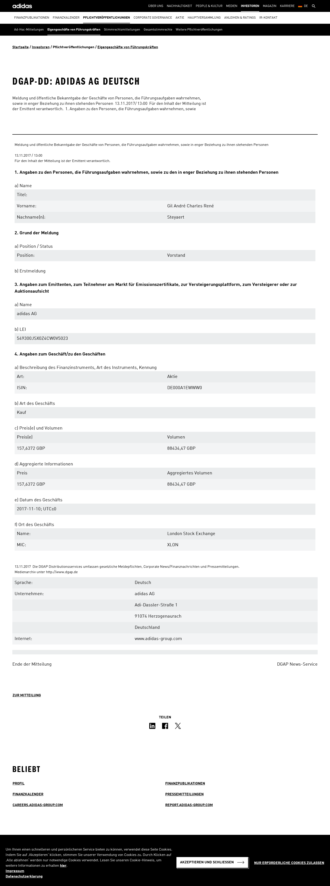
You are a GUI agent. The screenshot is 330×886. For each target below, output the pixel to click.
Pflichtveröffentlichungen (106, 17)
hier (63, 866)
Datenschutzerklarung (24, 876)
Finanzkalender (66, 17)
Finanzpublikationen (31, 17)
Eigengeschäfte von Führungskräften (73, 29)
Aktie (180, 17)
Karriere (287, 6)
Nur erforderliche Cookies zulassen (289, 863)
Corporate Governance (153, 17)
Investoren (250, 6)
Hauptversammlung (204, 17)
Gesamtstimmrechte (158, 29)
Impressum (15, 871)
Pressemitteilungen (184, 794)
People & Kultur (209, 6)
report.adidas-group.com (189, 805)
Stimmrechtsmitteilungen (122, 29)
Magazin (269, 6)
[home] (22, 6)
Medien (231, 6)
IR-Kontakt (268, 17)
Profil (18, 783)
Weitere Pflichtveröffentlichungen (199, 29)
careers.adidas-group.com (38, 805)
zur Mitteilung (27, 695)
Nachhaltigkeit (179, 6)
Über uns (155, 6)
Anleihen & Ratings (240, 17)
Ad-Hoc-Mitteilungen (29, 29)
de (306, 6)
